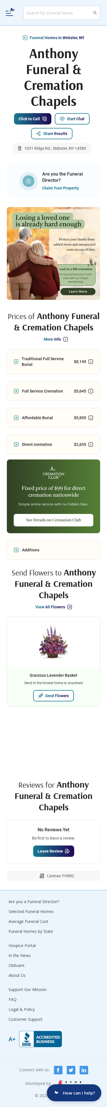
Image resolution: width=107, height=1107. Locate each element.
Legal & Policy (22, 1009)
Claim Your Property (60, 188)
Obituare (17, 965)
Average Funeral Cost (28, 921)
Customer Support (26, 1019)
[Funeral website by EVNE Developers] (69, 1083)
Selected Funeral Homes (31, 911)
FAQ (13, 999)
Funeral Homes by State (31, 931)
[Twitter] (71, 1070)
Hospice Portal (22, 945)
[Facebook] (58, 1070)
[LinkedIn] (84, 1070)
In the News (20, 955)
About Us (17, 975)
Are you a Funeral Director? (34, 901)
